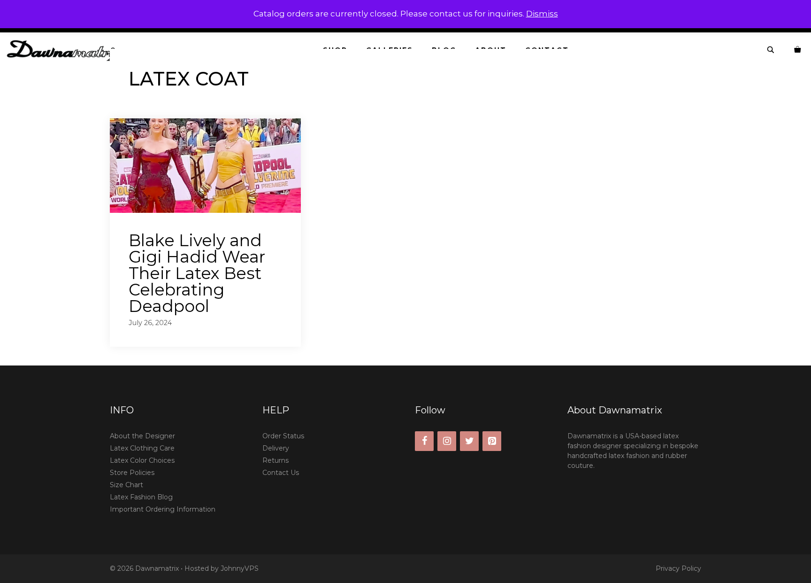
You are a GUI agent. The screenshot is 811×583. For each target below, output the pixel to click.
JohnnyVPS (240, 568)
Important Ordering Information (162, 509)
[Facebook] (424, 441)
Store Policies (132, 472)
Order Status (283, 436)
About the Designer (142, 436)
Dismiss (542, 13)
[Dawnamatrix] (69, 50)
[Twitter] (469, 441)
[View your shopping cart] (798, 50)
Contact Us (280, 472)
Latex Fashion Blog (141, 497)
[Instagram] (446, 441)
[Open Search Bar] (771, 50)
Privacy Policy (678, 568)
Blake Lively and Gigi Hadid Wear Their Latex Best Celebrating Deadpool (197, 273)
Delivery (275, 448)
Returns (275, 460)
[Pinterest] (491, 441)
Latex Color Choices (142, 460)
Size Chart (126, 485)
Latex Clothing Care (142, 448)
